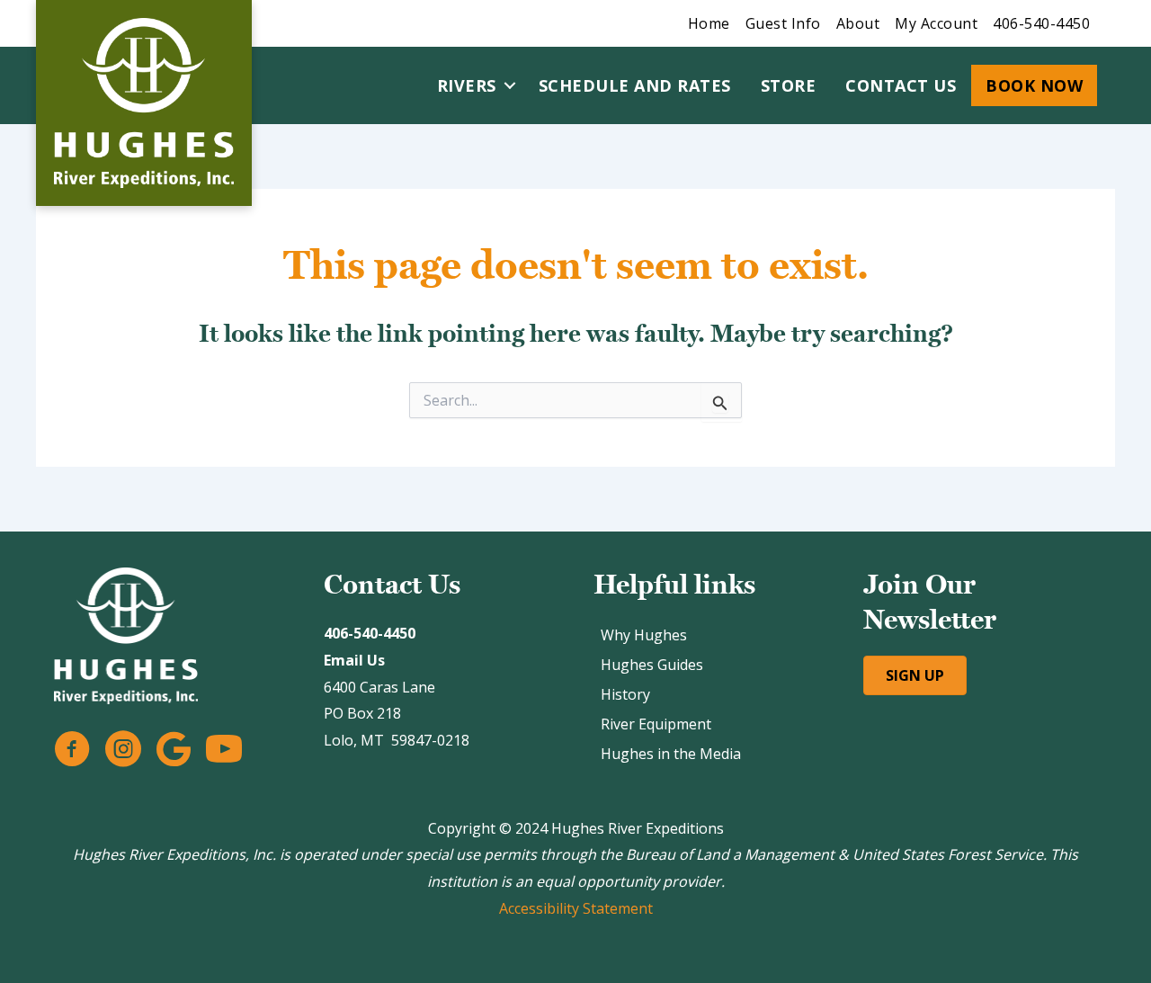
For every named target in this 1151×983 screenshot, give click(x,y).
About (858, 23)
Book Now (1034, 85)
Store (788, 85)
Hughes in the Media (671, 754)
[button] (509, 85)
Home (709, 23)
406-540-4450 (1041, 23)
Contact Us (900, 85)
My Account (936, 23)
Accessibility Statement (576, 908)
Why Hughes (644, 635)
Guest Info (783, 23)
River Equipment (656, 724)
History (625, 694)
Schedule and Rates (635, 85)
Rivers (466, 85)
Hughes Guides (652, 665)
